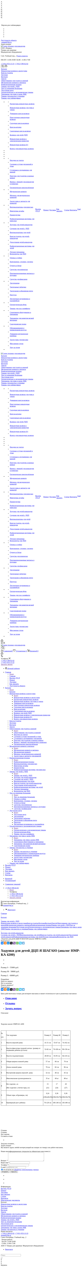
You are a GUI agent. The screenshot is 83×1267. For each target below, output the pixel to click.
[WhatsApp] (17, 943)
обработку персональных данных (26, 1170)
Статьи (3, 1196)
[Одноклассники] (5, 943)
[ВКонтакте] (2, 943)
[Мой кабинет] (6, 66)
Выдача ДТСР (6, 1188)
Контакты (4, 1198)
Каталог (12, 692)
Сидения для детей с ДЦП (10, 935)
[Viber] (14, 943)
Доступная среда (20, 814)
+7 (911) (7, 64)
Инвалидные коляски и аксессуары (27, 697)
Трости (54, 923)
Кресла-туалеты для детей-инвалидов (54, 935)
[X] (11, 943)
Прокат (3, 1190)
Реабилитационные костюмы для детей (28, 937)
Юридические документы (10, 1200)
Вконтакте (11, 910)
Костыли (48, 923)
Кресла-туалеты (32, 923)
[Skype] (20, 943)
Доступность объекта (9, 40)
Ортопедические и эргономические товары (30, 830)
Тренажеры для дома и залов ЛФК (26, 840)
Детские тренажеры (49, 937)
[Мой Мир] (8, 943)
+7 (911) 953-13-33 (7, 662)
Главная (12, 676)
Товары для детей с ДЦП (23, 775)
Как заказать (5, 1194)
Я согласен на (21, 1170)
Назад (12, 674)
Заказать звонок (7, 664)
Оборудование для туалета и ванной (27, 733)
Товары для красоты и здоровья (25, 851)
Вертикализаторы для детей (30, 935)
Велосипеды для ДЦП (65, 937)
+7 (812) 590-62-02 (7, 660)
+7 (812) (21, 64)
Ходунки (41, 923)
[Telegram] (23, 943)
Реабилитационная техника (24, 762)
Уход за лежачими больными (24, 797)
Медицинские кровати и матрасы (26, 750)
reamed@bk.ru (6, 42)
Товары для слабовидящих (37, 929)
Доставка (4, 1192)
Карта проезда (22, 56)
